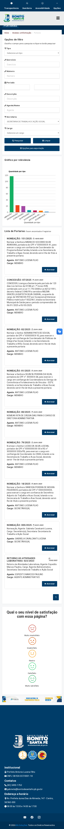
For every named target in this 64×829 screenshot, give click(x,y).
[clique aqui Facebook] (32, 817)
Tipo (8, 48)
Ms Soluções (21, 825)
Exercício (11, 60)
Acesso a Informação (21, 33)
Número (10, 71)
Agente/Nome (13, 105)
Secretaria (11, 117)
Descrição (11, 94)
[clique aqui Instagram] (39, 817)
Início (6, 33)
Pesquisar (18, 140)
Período (10, 83)
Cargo (9, 128)
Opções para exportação (33, 148)
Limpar (47, 140)
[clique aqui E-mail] (25, 817)
